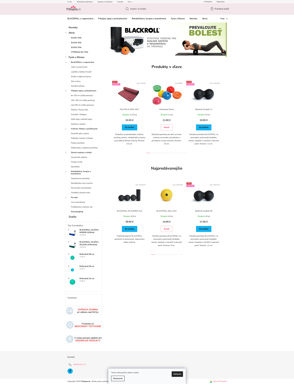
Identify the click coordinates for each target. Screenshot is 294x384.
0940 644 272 (79, 364)
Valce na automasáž (79, 67)
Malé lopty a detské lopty (81, 119)
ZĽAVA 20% (76, 42)
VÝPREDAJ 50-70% (79, 52)
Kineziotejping (77, 211)
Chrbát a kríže (76, 162)
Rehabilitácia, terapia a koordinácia (81, 172)
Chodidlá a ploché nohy (80, 192)
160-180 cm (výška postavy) (83, 100)
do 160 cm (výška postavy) (82, 95)
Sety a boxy (76, 81)
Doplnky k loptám (78, 124)
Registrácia (220, 2)
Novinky (73, 27)
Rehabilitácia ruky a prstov (82, 183)
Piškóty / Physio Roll (79, 109)
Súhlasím (177, 374)
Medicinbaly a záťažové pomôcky (84, 148)
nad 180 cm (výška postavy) (82, 105)
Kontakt (120, 2)
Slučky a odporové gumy (81, 76)
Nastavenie (118, 378)
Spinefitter (75, 166)
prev (108, 116)
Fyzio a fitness (76, 57)
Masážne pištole (77, 86)
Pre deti (74, 197)
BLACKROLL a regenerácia (82, 62)
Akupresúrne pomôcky (80, 178)
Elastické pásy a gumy (80, 133)
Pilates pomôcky (78, 143)
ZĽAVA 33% (76, 47)
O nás (69, 2)
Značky (72, 216)
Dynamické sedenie (79, 157)
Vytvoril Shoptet (220, 381)
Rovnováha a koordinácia (81, 188)
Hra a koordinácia (78, 202)
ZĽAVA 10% (76, 38)
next (225, 116)
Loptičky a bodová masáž (81, 72)
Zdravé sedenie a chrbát (81, 152)
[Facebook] (70, 371)
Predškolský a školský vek (82, 207)
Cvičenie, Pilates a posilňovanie (84, 129)
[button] (111, 39)
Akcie (72, 32)
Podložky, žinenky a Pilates (82, 138)
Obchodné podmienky (85, 2)
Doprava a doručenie (105, 2)
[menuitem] (80, 18)
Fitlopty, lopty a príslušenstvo (83, 90)
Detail (166, 127)
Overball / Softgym (79, 114)
